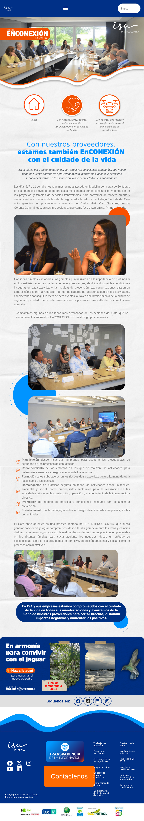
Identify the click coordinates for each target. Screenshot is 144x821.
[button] (66, 8)
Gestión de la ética (127, 744)
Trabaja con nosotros (100, 744)
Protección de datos (101, 784)
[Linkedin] (97, 701)
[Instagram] (107, 701)
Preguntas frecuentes (99, 752)
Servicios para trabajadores (101, 760)
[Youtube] (10, 769)
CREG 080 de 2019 (127, 760)
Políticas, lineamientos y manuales (127, 777)
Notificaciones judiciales (127, 752)
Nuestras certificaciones (127, 768)
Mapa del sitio (101, 767)
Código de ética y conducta (99, 775)
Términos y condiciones (126, 786)
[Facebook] (78, 701)
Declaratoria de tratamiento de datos (101, 793)
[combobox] (129, 8)
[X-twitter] (19, 763)
